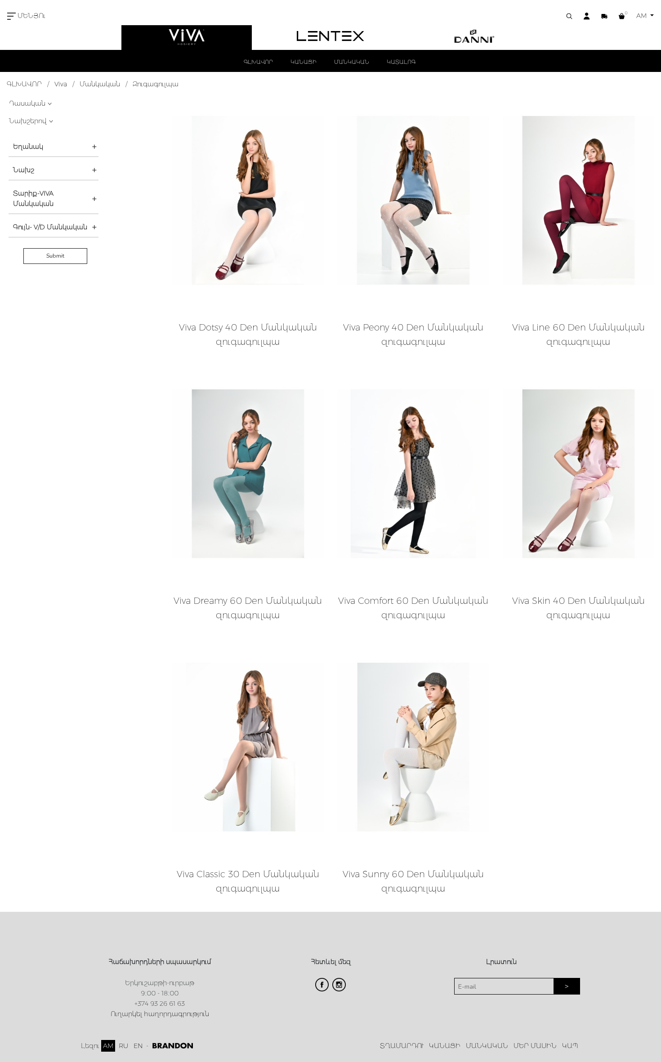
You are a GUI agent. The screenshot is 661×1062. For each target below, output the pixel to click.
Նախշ (23, 170)
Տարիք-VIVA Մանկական (33, 198)
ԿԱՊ (570, 1046)
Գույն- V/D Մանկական (50, 227)
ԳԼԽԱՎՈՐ (258, 61)
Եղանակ (28, 147)
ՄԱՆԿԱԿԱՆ (351, 61)
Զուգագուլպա (156, 84)
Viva (60, 84)
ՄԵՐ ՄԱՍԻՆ (535, 1046)
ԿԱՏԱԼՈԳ (401, 61)
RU (123, 1046)
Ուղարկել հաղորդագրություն (160, 1014)
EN (138, 1046)
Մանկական (100, 84)
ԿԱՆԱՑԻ (303, 61)
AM (642, 16)
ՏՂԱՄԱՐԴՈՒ (402, 1046)
